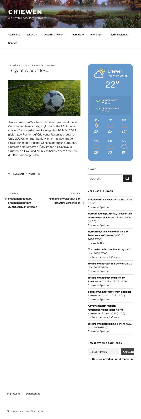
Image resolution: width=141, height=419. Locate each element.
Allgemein (20, 174)
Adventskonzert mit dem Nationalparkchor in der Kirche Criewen (105, 309)
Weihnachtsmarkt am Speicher (106, 323)
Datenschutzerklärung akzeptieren (112, 359)
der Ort (30, 34)
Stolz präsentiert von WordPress (25, 411)
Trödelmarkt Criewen (100, 199)
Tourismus (96, 34)
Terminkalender (119, 34)
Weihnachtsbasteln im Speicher (106, 263)
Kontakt (12, 42)
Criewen (25, 12)
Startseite (14, 34)
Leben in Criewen (53, 34)
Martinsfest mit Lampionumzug (106, 249)
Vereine (76, 34)
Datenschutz (33, 393)
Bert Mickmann (45, 65)
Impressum (13, 393)
